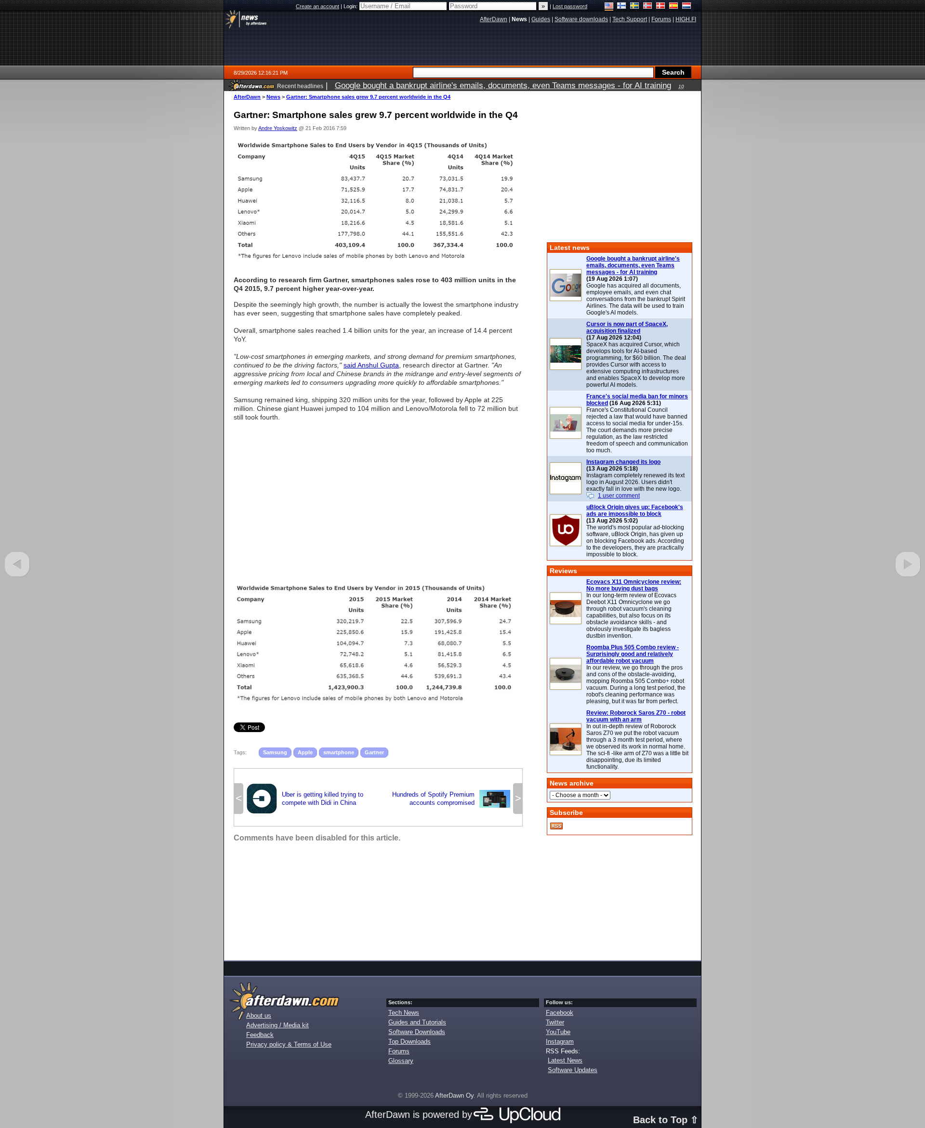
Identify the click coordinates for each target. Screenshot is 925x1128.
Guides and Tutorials (417, 1022)
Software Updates (572, 1070)
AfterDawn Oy (454, 1095)
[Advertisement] (378, 497)
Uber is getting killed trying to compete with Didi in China (304, 798)
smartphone (338, 752)
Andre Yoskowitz (277, 128)
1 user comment (619, 495)
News (273, 97)
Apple (305, 752)
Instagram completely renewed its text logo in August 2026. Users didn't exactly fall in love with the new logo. (635, 482)
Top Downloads (409, 1041)
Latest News (565, 1060)
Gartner (374, 752)
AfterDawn (247, 97)
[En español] (673, 6)
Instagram (560, 1041)
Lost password (570, 6)
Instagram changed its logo (623, 462)
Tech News (403, 1012)
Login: (351, 6)
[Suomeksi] (621, 6)
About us (258, 1015)
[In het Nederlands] (686, 6)
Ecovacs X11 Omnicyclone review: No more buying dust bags (633, 585)
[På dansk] (660, 6)
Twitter (555, 1022)
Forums (399, 1051)
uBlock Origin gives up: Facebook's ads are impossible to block (634, 510)
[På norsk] (647, 6)
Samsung (275, 752)
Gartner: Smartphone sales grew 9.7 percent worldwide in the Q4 (368, 97)
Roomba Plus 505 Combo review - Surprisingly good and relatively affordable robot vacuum (632, 654)
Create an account (317, 6)
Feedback (260, 1034)
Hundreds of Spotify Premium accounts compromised (451, 798)
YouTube (558, 1032)
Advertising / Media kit (277, 1025)
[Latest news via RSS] (556, 826)
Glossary (400, 1060)
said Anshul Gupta (371, 365)
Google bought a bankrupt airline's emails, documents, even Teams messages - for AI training (633, 265)
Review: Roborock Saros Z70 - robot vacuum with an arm (636, 716)
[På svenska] (634, 6)
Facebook (559, 1012)
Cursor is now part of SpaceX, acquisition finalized (627, 327)
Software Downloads (416, 1032)
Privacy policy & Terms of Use (288, 1044)
